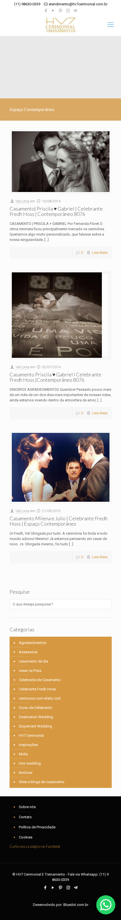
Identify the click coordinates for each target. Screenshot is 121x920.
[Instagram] (68, 10)
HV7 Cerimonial (31, 735)
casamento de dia (33, 661)
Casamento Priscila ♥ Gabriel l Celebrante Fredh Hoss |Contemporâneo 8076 (55, 377)
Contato (25, 817)
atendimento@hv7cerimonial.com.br (78, 4)
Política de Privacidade (37, 827)
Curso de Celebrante (35, 708)
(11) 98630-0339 (27, 4)
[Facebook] (46, 10)
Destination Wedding (36, 717)
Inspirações (28, 745)
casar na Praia (30, 670)
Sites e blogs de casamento (41, 782)
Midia (23, 754)
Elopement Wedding (35, 726)
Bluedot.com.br (75, 905)
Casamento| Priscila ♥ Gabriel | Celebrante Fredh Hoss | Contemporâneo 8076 (56, 211)
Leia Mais (99, 252)
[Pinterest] (61, 10)
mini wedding (30, 763)
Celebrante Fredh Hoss (37, 689)
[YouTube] (53, 10)
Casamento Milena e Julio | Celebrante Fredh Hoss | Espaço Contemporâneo (58, 521)
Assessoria (28, 652)
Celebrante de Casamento (40, 680)
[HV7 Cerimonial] (60, 24)
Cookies (25, 837)
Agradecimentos (32, 643)
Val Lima (22, 201)
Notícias (25, 772)
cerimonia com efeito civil (39, 698)
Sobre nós (27, 807)
